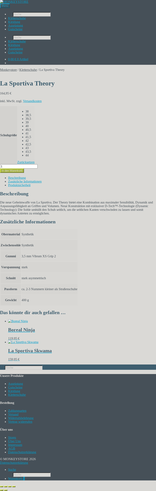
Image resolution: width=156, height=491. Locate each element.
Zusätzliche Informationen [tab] (25, 181)
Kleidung (14, 22)
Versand (13, 414)
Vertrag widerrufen (20, 421)
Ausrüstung (15, 25)
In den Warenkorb (12, 170)
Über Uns (14, 441)
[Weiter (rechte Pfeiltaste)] (5, 490)
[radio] (30, 111)
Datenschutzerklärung (22, 452)
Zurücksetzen (26, 162)
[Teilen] (9, 486)
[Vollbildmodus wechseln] (5, 486)
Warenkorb (16, 478)
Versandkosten (32, 101)
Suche (12, 469)
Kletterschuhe (17, 18)
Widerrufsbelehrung (21, 418)
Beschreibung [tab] (17, 178)
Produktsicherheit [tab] (19, 185)
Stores (12, 437)
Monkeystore (8, 69)
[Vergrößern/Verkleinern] (1, 486)
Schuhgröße (8, 135)
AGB (11, 448)
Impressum (15, 445)
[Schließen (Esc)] (13, 486)
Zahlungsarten (17, 410)
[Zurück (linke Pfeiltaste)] (1, 490)
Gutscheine (15, 29)
